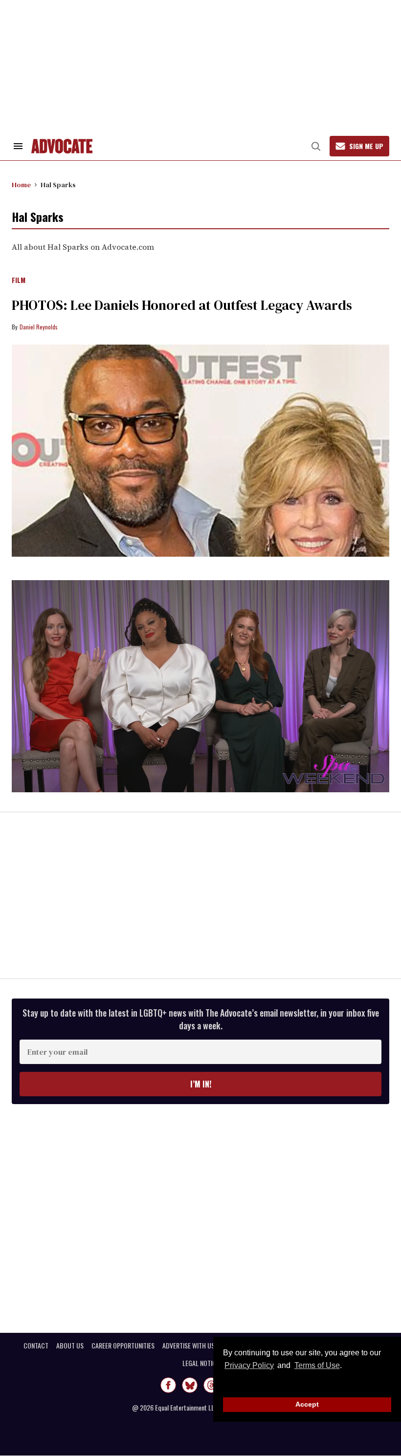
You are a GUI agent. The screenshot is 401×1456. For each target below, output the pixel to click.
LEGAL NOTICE (200, 1363)
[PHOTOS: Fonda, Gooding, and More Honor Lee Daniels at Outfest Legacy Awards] (200, 451)
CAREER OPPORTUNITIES (123, 1345)
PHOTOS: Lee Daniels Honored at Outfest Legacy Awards (182, 305)
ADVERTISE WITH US (188, 1345)
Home (21, 185)
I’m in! (200, 1084)
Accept (307, 1404)
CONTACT (35, 1345)
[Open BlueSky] (190, 1385)
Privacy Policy (249, 1365)
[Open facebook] (168, 1385)
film (18, 280)
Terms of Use (316, 1365)
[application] (200, 686)
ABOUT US (70, 1345)
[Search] (316, 146)
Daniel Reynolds (39, 327)
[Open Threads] (211, 1385)
